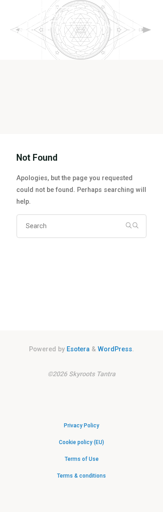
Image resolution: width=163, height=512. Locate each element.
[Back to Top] (81, 421)
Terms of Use (82, 459)
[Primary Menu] (151, 55)
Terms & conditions (81, 476)
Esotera (77, 349)
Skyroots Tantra (40, 14)
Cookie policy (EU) (81, 442)
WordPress (115, 349)
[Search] (131, 225)
